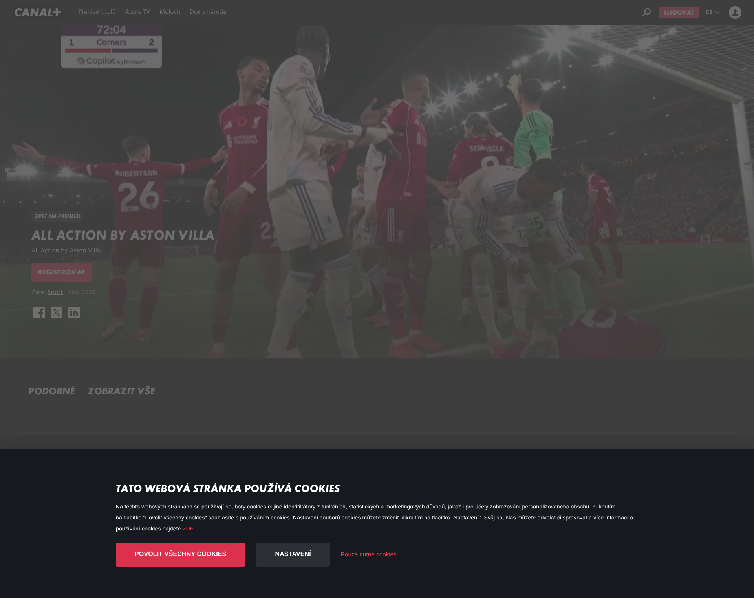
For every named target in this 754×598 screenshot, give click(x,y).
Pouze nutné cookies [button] (369, 554)
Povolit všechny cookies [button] (180, 554)
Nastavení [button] (293, 554)
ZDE (188, 528)
